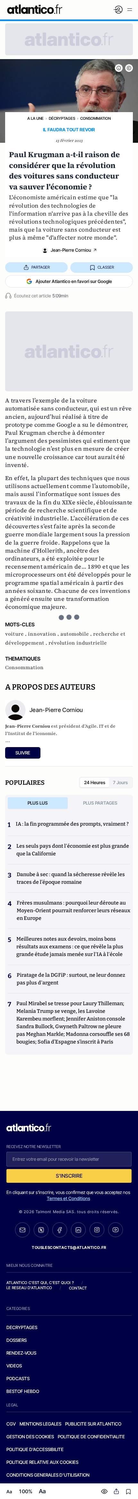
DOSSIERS (16, 1340)
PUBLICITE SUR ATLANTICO (93, 1423)
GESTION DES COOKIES (30, 1436)
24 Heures (94, 782)
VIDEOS (14, 1365)
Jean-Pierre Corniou (71, 250)
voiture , (16, 634)
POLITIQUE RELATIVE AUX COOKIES (42, 1462)
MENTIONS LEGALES (40, 1423)
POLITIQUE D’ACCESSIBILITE (35, 1449)
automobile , (76, 634)
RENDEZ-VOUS (21, 1353)
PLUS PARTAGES (100, 803)
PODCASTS (18, 1378)
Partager (40, 267)
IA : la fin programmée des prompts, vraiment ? (72, 824)
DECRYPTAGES (21, 1327)
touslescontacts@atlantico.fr (69, 1247)
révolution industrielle (77, 642)
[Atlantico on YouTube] (115, 1229)
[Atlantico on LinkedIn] (78, 1229)
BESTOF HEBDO (22, 1391)
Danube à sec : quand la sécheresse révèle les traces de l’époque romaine (71, 878)
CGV (11, 1423)
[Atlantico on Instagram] (97, 1229)
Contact (78, 1288)
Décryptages (62, 118)
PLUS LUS (38, 803)
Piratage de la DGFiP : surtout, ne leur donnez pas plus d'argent (71, 979)
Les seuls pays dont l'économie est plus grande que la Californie (72, 850)
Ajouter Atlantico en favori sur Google (74, 281)
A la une (35, 118)
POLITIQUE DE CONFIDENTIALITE (91, 1436)
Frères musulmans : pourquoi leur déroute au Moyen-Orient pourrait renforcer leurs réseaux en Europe (73, 910)
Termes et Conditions (68, 1198)
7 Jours (120, 782)
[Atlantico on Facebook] (59, 1229)
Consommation (95, 118)
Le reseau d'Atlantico (29, 1287)
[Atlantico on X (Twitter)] (41, 1229)
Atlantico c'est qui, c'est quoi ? (40, 1282)
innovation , (44, 634)
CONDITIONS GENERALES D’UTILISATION (48, 1475)
